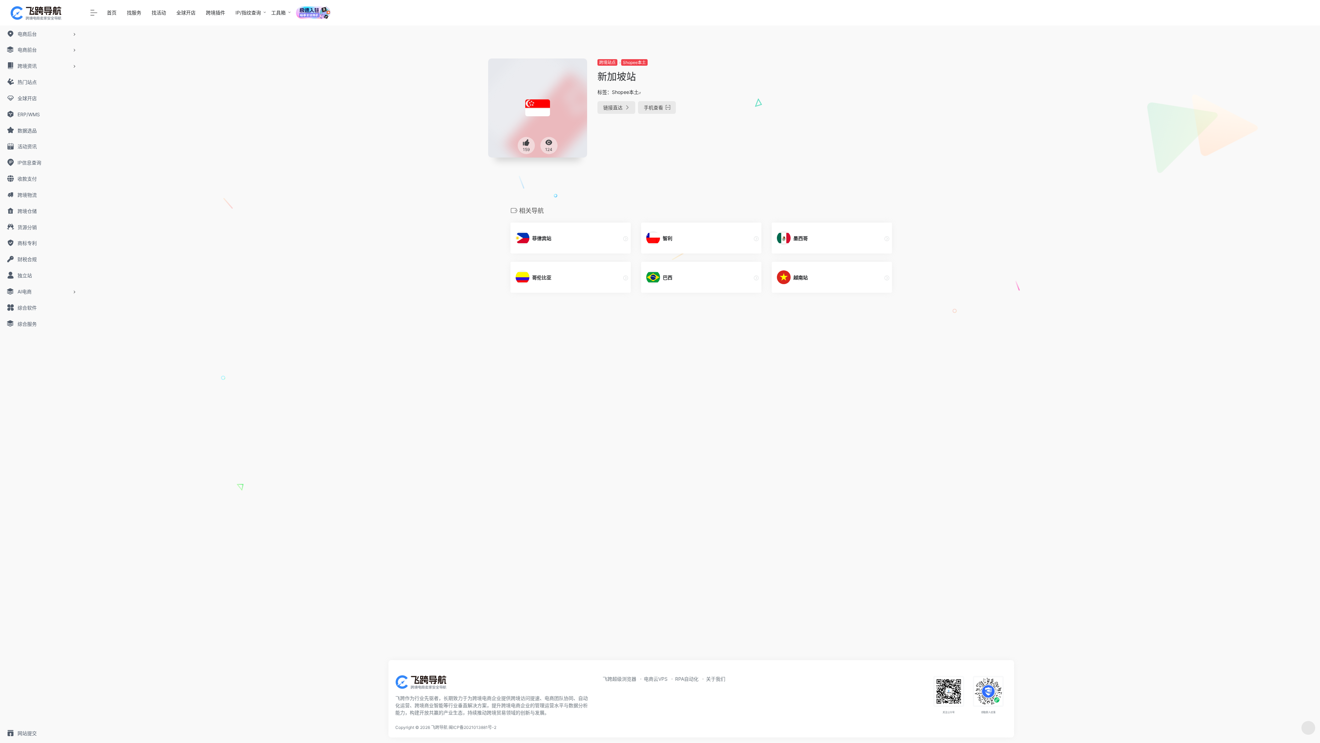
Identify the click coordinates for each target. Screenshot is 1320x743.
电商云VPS (656, 679)
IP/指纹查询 (248, 12)
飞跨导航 (439, 727)
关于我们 (715, 679)
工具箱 (278, 12)
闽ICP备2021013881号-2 (472, 727)
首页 (112, 12)
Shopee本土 (634, 62)
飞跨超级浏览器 (619, 679)
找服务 (134, 12)
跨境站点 (607, 62)
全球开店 (186, 12)
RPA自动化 (686, 679)
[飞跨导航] (426, 684)
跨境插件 (215, 12)
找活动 (159, 12)
